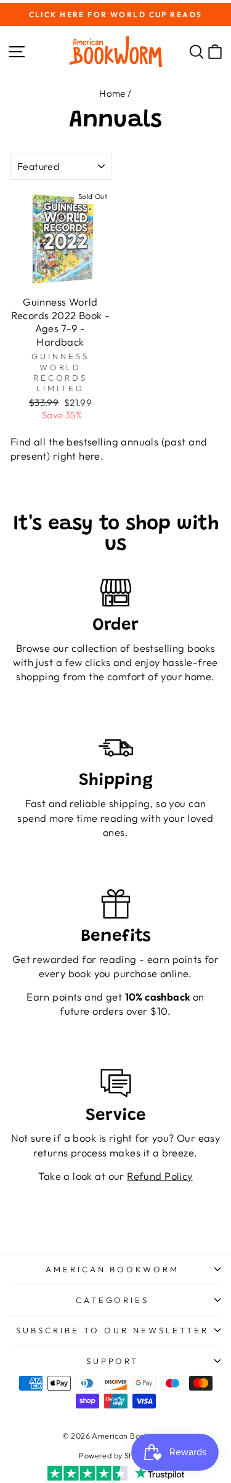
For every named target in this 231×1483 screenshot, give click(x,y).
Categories (113, 1300)
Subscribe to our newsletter (112, 1330)
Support (112, 1361)
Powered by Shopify (115, 1455)
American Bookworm (113, 1269)
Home (112, 93)
